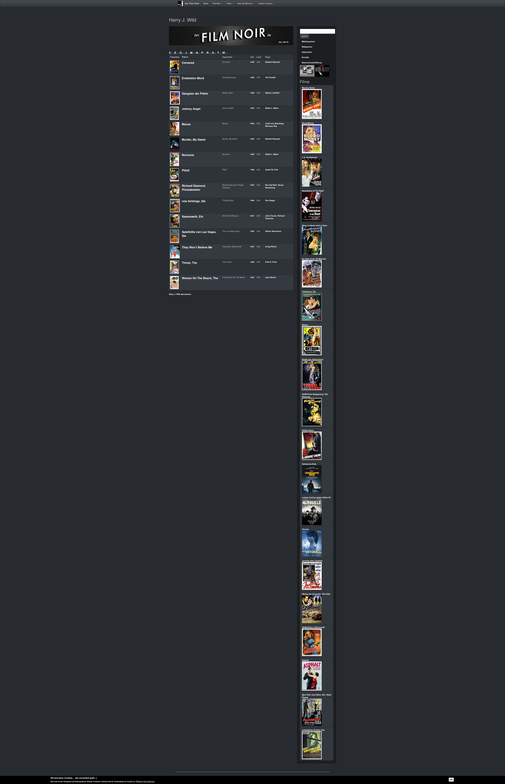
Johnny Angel (191, 109)
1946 (252, 154)
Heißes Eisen (308, 430)
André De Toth (271, 169)
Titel (184, 57)
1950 (252, 77)
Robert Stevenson (273, 231)
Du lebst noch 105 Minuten (314, 258)
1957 (252, 185)
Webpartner (307, 46)
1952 (252, 123)
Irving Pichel (270, 246)
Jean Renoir (270, 277)
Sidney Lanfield (272, 92)
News (205, 3)
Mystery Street (308, 87)
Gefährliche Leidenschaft (313, 627)
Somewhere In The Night (313, 190)
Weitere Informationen (145, 781)
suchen (305, 36)
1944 (252, 138)
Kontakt (305, 57)
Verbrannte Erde (309, 464)
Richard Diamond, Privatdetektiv (194, 188)
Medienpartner (308, 41)
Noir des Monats (245, 3)
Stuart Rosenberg (274, 186)
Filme (229, 3)
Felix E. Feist (271, 262)
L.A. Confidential (309, 157)
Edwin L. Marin (272, 108)
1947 (252, 246)
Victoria (305, 529)
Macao (186, 124)
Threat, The (189, 263)
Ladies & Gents (265, 3)
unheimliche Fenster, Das (313, 730)
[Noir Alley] (322, 70)
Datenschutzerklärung (312, 62)
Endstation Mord (193, 78)
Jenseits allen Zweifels (312, 560)
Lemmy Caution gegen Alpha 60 (316, 497)
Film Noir (217, 3)
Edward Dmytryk (272, 62)
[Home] (181, 3)
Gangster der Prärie (195, 93)
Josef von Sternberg (274, 123)
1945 (252, 62)
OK (451, 780)
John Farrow (271, 215)
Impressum (307, 52)
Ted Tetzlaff (270, 77)
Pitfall (186, 170)
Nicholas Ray (271, 126)
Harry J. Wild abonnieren (180, 294)
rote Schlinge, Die (194, 201)
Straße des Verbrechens (312, 359)
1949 (252, 200)
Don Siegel (270, 200)
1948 (252, 92)
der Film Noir (192, 3)
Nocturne (188, 155)
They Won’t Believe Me (197, 247)
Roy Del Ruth (271, 185)
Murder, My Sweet (194, 139)
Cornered (188, 63)
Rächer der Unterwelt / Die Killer (316, 594)
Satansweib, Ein (192, 216)
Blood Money (308, 123)
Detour (305, 324)
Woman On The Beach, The (200, 278)
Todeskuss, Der (309, 291)
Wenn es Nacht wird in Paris (314, 225)
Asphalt (305, 660)
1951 (252, 215)
